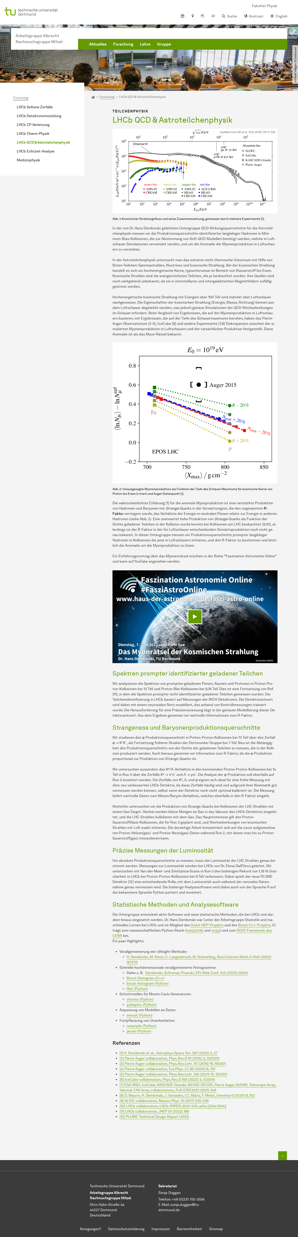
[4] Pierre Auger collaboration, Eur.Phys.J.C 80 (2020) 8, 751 (167, 1069)
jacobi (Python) (139, 1031)
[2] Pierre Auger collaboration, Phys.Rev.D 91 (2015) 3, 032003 (169, 1058)
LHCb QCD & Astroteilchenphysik (43, 142)
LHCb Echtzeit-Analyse (35, 151)
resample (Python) (141, 1026)
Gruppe (164, 44)
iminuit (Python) (139, 1015)
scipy (215, 930)
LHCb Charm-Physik (33, 133)
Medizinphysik (28, 160)
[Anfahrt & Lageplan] (192, 16)
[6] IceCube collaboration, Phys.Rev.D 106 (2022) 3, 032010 (167, 1079)
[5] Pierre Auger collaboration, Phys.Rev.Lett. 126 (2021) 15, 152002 (173, 1074)
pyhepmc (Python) (141, 1005)
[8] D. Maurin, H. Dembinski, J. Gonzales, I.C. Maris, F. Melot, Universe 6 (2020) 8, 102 (187, 1095)
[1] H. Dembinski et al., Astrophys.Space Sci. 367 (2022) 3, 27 (168, 1053)
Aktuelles (98, 44)
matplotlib (194, 930)
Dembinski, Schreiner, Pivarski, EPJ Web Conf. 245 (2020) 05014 (196, 973)
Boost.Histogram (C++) (145, 978)
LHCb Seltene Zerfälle (35, 107)
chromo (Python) (140, 999)
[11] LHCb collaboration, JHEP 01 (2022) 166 (154, 1111)
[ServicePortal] (202, 16)
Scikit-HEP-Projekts (207, 925)
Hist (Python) (137, 989)
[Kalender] (182, 16)
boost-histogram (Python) (148, 983)
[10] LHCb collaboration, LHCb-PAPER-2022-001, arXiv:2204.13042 (173, 1106)
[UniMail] (213, 16)
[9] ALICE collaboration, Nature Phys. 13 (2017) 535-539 (164, 1101)
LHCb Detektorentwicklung (39, 116)
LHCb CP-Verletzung (33, 125)
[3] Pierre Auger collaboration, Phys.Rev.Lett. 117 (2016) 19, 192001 (173, 1064)
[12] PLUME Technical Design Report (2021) (154, 1117)
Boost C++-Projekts (254, 925)
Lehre (145, 44)
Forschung (123, 44)
